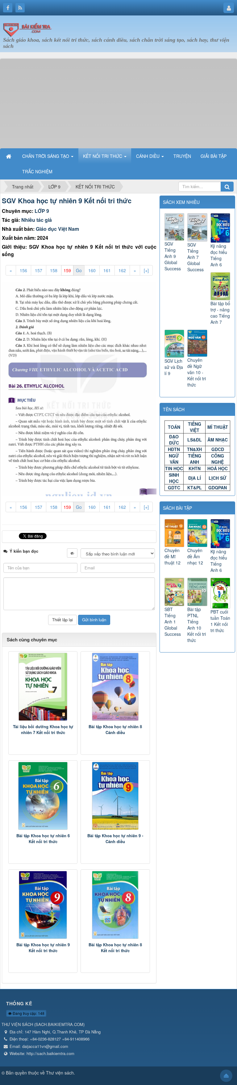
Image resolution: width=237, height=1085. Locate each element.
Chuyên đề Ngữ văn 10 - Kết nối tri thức (196, 372)
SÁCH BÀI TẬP (177, 508)
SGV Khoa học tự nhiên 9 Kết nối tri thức (66, 200)
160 (92, 270)
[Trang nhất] (9, 156)
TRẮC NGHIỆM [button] (37, 171)
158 (53, 270)
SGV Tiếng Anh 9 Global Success (172, 256)
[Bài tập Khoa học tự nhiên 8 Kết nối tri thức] (115, 905)
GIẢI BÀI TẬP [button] (214, 156)
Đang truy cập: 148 (28, 1013)
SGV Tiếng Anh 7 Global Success (195, 257)
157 (38, 270)
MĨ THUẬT (217, 427)
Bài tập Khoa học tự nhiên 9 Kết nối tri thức (43, 948)
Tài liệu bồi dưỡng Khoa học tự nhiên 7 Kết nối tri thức (43, 730)
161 (107, 270)
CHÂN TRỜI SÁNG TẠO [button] (46, 156)
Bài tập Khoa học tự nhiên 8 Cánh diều (115, 730)
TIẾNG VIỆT (194, 427)
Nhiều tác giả (36, 219)
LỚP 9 (42, 210)
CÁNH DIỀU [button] (148, 156)
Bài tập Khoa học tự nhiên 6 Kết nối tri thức (43, 839)
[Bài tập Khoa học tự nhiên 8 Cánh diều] (115, 687)
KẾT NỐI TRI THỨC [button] (103, 156)
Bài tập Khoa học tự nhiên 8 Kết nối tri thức (115, 948)
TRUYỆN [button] (182, 156)
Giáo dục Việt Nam (57, 228)
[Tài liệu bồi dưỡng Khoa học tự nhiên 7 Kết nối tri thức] (43, 687)
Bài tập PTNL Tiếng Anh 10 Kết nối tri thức (196, 624)
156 (23, 270)
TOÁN (174, 427)
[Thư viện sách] (29, 29)
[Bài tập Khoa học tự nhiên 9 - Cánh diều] (115, 796)
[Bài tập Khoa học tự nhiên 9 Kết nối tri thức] (43, 905)
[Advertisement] (118, 102)
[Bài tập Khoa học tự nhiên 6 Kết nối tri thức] (43, 796)
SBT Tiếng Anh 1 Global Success (172, 621)
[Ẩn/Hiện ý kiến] (72, 553)
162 (122, 270)
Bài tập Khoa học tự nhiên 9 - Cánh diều (115, 839)
